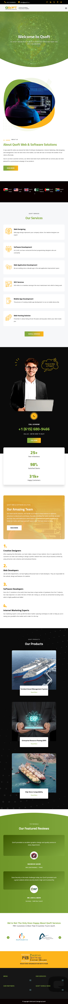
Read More (11, 168)
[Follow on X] (54, 2)
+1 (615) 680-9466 (34, 429)
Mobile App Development (23, 298)
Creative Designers (12, 551)
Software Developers (13, 589)
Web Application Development (25, 265)
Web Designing (19, 229)
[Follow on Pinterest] (57, 2)
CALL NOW (34, 440)
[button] (8, 937)
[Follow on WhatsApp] (61, 2)
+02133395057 (11, 2)
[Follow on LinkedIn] (50, 2)
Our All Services (34, 334)
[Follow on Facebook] (47, 2)
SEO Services (19, 282)
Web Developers (11, 570)
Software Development (23, 247)
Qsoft (44, 1001)
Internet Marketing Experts (16, 610)
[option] (22, 937)
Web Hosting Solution (22, 315)
